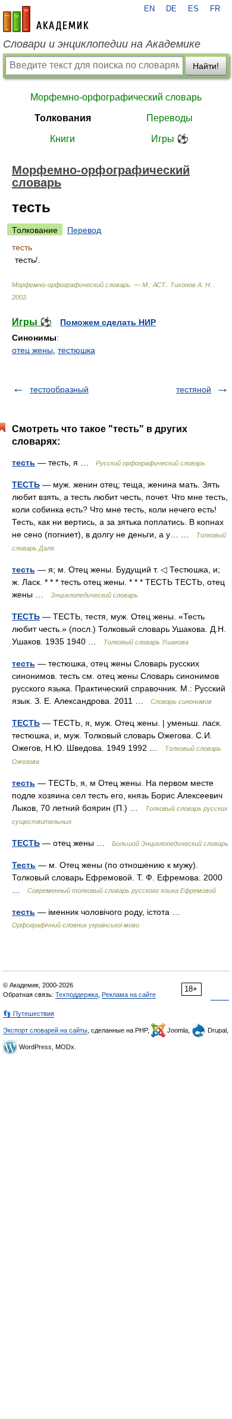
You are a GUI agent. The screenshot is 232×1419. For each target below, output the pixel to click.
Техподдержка (76, 994)
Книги (62, 139)
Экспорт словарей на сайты (45, 1030)
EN (149, 9)
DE (171, 9)
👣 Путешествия (28, 1013)
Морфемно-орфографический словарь (116, 97)
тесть (23, 462)
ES (193, 9)
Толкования (63, 118)
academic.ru (46, 19)
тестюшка (76, 350)
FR (215, 9)
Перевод (84, 230)
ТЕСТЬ (26, 484)
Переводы (169, 118)
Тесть (24, 865)
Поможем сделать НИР (108, 322)
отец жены (32, 350)
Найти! (206, 66)
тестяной (193, 389)
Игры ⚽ (170, 139)
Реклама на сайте (129, 994)
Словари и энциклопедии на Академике (101, 44)
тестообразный (59, 389)
